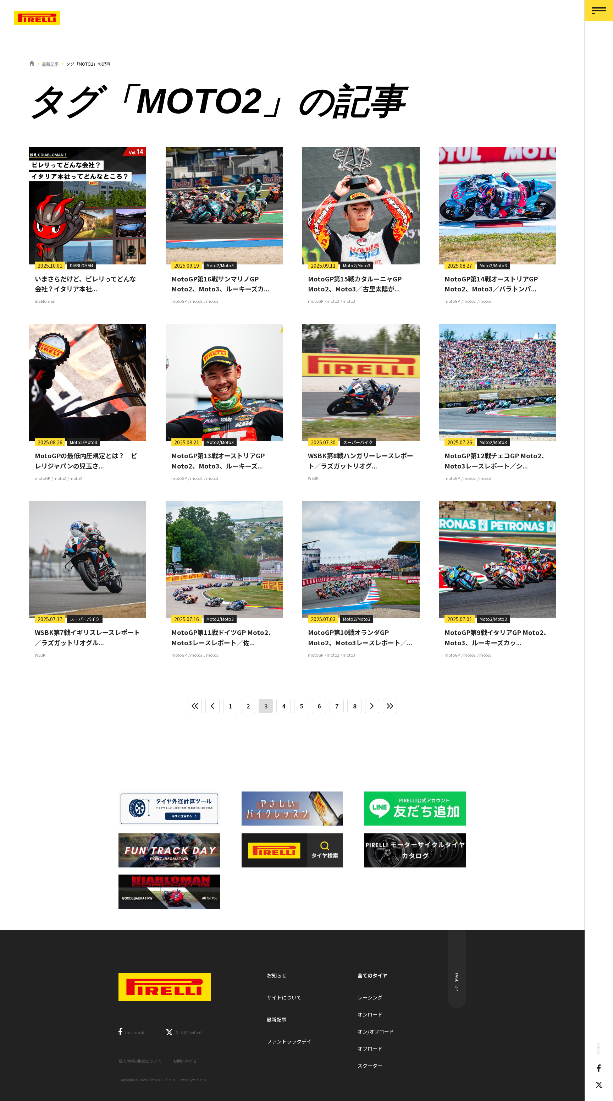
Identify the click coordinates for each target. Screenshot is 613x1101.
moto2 (196, 301)
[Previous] (212, 706)
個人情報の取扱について (139, 1061)
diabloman (45, 301)
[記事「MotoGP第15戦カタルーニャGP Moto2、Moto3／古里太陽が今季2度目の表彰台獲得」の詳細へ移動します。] (360, 205)
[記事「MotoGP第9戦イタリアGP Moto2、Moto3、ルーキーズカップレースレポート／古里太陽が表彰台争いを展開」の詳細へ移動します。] (497, 559)
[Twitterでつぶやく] (599, 1086)
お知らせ (277, 975)
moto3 (212, 301)
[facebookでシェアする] (598, 1069)
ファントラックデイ (289, 1041)
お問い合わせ (185, 1061)
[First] (195, 706)
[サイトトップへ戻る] (31, 63)
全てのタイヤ (372, 975)
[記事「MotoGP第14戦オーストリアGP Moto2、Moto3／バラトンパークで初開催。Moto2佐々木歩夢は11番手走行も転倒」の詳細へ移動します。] (497, 205)
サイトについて (284, 997)
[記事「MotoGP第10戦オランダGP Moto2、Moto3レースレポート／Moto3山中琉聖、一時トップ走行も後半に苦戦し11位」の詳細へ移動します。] (360, 559)
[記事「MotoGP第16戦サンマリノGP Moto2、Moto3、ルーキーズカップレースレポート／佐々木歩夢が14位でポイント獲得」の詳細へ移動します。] (224, 205)
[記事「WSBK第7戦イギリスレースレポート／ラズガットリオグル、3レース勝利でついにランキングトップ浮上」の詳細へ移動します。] (87, 559)
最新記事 (50, 64)
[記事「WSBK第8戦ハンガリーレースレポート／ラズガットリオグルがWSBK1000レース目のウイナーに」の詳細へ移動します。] (360, 382)
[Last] (390, 706)
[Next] (372, 706)
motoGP (179, 301)
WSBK (313, 478)
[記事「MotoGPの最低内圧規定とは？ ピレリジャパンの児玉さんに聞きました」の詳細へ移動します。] (87, 382)
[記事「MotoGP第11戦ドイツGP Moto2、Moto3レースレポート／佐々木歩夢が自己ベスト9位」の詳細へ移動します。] (224, 559)
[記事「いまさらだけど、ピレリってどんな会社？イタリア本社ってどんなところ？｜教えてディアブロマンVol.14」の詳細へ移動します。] (87, 205)
